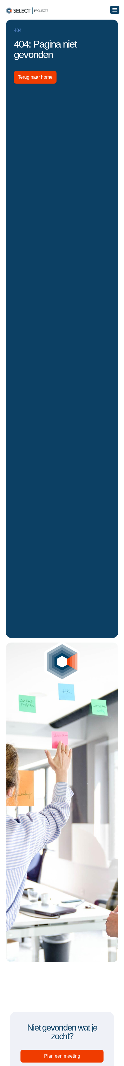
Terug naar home (35, 77)
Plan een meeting (62, 1056)
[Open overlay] (114, 10)
